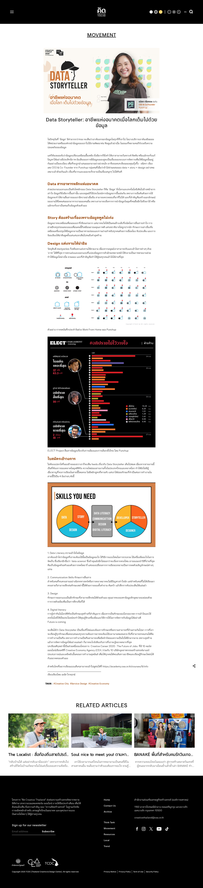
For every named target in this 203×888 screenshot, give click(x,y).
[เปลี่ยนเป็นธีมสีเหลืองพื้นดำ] (160, 12)
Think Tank (109, 822)
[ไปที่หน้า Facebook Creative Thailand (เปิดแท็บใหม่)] (137, 828)
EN (185, 12)
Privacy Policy (125, 872)
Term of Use (138, 872)
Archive (108, 812)
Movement (109, 828)
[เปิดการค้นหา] (191, 12)
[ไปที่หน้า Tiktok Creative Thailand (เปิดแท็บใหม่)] (166, 828)
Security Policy (152, 872)
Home (107, 800)
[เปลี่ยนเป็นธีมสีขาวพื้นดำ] (151, 12)
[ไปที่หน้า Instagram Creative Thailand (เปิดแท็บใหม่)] (143, 828)
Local (106, 840)
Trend (107, 846)
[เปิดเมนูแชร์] (194, 666)
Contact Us (110, 806)
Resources (109, 834)
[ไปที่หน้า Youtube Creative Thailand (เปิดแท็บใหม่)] (159, 828)
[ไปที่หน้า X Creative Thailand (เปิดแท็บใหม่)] (151, 828)
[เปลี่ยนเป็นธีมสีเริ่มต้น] (156, 12)
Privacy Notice (110, 872)
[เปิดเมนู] (12, 12)
